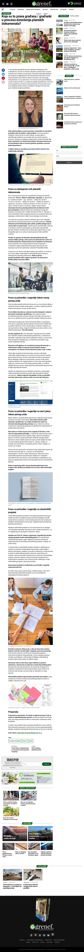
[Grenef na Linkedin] (48, 935)
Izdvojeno (49, 942)
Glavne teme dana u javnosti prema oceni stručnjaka (72, 41)
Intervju (71, 9)
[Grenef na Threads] (52, 934)
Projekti (45, 9)
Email (57, 156)
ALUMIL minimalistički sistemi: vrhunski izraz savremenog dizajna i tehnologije (73, 24)
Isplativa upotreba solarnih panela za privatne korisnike (46, 853)
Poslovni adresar (59, 940)
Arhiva (46, 14)
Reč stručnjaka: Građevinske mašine (35, 836)
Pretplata (35, 942)
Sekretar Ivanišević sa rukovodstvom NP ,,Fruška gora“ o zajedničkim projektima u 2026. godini (71, 66)
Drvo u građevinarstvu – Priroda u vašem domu (8, 854)
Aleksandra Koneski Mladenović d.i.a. (29, 733)
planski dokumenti (15, 741)
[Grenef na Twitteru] (3, 74)
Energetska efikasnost (33, 9)
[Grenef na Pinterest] (3, 79)
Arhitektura (54, 9)
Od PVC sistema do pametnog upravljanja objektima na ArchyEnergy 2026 (72, 57)
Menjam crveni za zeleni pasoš (72, 88)
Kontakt (57, 942)
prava (24, 741)
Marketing (48, 940)
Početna (12, 9)
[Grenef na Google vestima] (44, 935)
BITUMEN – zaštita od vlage (10, 837)
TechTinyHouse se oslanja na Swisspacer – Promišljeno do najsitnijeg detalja (12, 886)
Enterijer (63, 9)
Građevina (20, 9)
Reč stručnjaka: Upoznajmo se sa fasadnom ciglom (33, 853)
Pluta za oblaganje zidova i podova (20, 852)
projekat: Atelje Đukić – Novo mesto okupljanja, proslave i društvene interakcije (72, 49)
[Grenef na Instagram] (40, 935)
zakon (30, 741)
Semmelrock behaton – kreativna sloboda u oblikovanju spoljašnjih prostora (71, 33)
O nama (28, 942)
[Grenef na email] (3, 82)
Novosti (38, 14)
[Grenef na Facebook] (3, 70)
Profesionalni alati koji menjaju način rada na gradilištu (30, 886)
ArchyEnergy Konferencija (35, 940)
